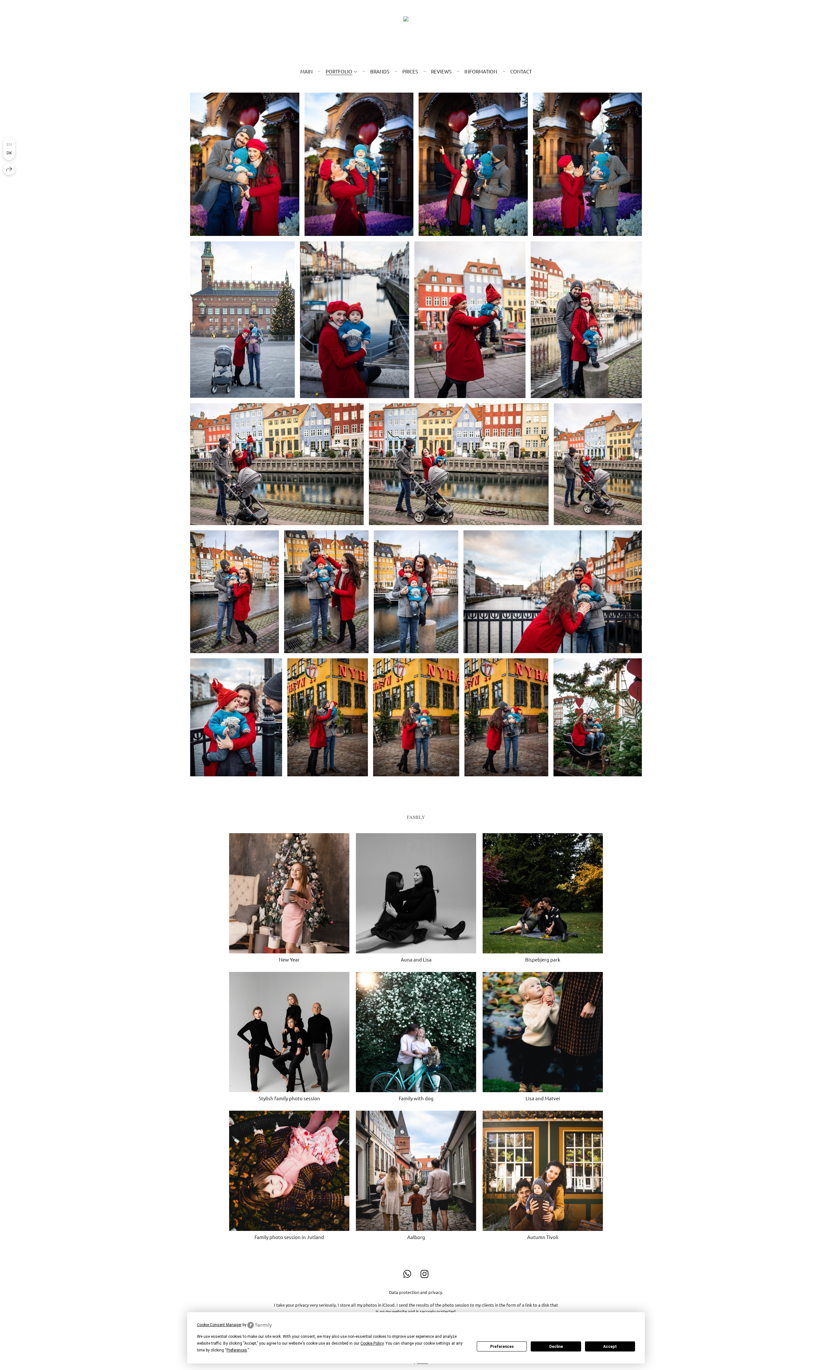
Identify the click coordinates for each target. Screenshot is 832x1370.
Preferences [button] (237, 1350)
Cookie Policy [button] (372, 1343)
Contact (521, 71)
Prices (410, 71)
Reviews (441, 71)
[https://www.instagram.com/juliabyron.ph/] (425, 1274)
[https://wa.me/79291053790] (407, 1274)
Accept (610, 1346)
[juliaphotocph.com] (416, 34)
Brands (379, 71)
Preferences (502, 1346)
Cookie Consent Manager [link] (219, 1325)
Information (480, 71)
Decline (556, 1346)
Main (306, 71)
